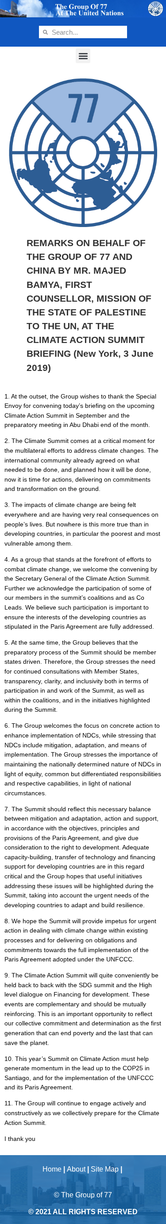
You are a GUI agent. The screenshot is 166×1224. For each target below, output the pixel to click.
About (76, 1169)
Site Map (105, 1169)
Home (52, 1169)
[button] (83, 55)
